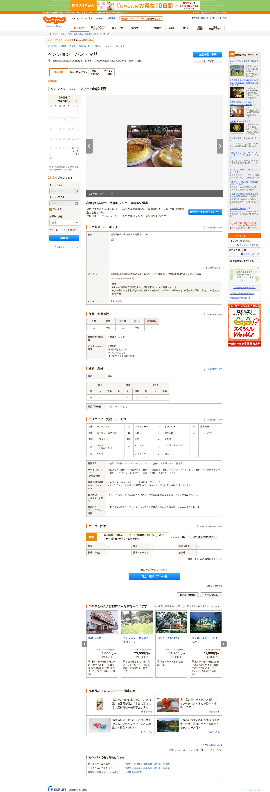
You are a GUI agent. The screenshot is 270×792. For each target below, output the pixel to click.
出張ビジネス (66, 34)
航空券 (171, 28)
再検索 (64, 237)
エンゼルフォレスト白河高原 (243, 61)
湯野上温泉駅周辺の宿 (240, 298)
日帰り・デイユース (101, 34)
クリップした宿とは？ (250, 245)
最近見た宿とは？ (252, 254)
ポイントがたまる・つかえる (60, 40)
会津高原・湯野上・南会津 (89, 46)
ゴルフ (186, 28)
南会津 (72, 46)
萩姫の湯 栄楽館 (238, 208)
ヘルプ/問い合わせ (219, 12)
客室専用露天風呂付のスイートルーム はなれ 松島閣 (244, 103)
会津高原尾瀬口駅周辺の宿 (242, 293)
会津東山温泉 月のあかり (242, 138)
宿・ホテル (52, 46)
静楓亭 (233, 121)
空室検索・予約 (208, 54)
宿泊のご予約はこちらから (205, 211)
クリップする (207, 61)
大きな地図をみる (212, 267)
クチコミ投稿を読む (204, 536)
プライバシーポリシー (251, 790)
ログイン (100, 18)
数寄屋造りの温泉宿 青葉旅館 (244, 182)
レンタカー (155, 27)
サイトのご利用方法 (201, 12)
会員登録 (111, 18)
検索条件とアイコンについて (69, 247)
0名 (74, 229)
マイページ (222, 18)
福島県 (63, 46)
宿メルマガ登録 (187, 594)
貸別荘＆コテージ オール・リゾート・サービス (244, 154)
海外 (200, 28)
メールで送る (211, 594)
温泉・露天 (78, 34)
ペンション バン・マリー (75, 54)
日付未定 (57, 209)
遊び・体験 (117, 27)
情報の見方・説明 (215, 227)
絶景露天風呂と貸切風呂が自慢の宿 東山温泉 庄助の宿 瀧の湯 (244, 82)
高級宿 (88, 34)
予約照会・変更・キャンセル (204, 18)
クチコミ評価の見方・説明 (211, 526)
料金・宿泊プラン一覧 (154, 576)
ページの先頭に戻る (212, 744)
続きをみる (146, 711)
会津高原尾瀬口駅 (133, 772)
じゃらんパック (98, 27)
